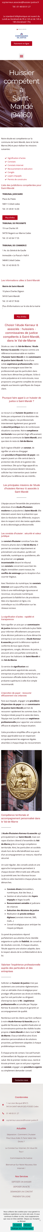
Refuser (27, 1225)
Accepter (17, 1225)
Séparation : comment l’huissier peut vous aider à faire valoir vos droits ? (21, 1138)
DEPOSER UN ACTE (21, 1187)
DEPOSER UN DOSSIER (21, 1182)
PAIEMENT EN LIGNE (21, 1196)
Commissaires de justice (21, 1158)
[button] (21, 56)
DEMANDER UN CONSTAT (21, 1191)
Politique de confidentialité (22, 1228)
